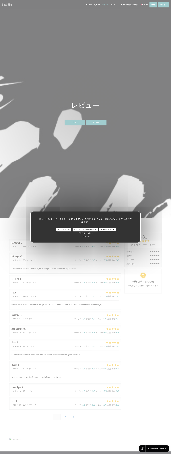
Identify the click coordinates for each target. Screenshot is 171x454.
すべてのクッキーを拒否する (85, 229)
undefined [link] (86, 236)
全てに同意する (64, 229)
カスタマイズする (108, 229)
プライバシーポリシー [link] (86, 233)
